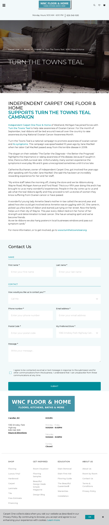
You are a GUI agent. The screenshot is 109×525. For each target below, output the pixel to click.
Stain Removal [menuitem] (65, 469)
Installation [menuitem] (63, 496)
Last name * (61, 265)
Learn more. (53, 520)
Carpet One (13, 49)
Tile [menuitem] (10, 493)
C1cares (37, 49)
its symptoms (20, 144)
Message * (13, 344)
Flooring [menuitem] (12, 469)
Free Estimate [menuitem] (15, 498)
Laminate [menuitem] (12, 488)
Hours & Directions (17, 433)
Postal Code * (14, 326)
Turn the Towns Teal (19, 128)
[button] (94, 5)
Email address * (63, 309)
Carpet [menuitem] (11, 483)
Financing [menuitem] (13, 503)
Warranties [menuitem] (63, 491)
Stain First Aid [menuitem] (64, 473)
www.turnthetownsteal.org (72, 230)
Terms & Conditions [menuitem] (87, 484)
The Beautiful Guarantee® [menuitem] (64, 484)
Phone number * (16, 309)
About (27, 49)
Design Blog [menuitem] (39, 494)
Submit (54, 386)
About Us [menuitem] (86, 469)
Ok (89, 517)
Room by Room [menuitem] (89, 473)
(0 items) (104, 5)
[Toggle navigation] (4, 5)
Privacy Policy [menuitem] (89, 491)
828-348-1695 (73, 15)
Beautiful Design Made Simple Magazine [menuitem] (39, 485)
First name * (14, 265)
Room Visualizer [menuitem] (41, 469)
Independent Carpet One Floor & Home (29, 125)
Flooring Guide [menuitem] (65, 478)
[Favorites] (99, 5)
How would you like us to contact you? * (26, 292)
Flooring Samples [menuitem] (37, 475)
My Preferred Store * (65, 326)
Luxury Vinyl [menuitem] (14, 473)
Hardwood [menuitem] (13, 478)
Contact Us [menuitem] (87, 478)
